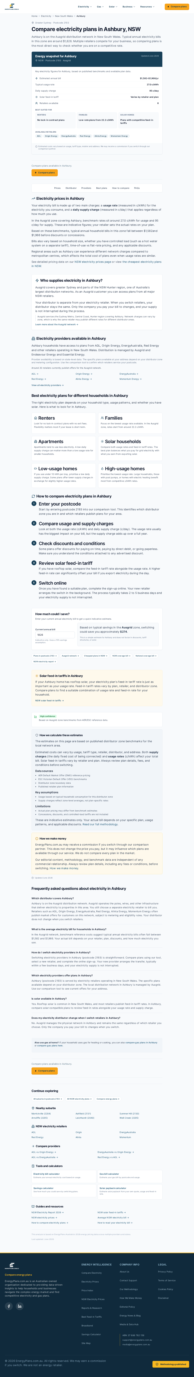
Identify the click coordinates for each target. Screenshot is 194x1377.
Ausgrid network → (70, 656)
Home (34, 16)
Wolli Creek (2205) (129, 1118)
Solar (112, 6)
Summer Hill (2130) (129, 1113)
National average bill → (146, 656)
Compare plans (179, 6)
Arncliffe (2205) (40, 1118)
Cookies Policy (165, 1289)
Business (127, 6)
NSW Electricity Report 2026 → (48, 1212)
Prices (57, 188)
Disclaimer (163, 1298)
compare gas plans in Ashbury (141, 1042)
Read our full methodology (100, 824)
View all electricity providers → (48, 385)
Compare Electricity (92, 1273)
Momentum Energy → (131, 379)
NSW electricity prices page (93, 261)
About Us (124, 1271)
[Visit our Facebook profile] (9, 1306)
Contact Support (128, 1280)
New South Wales (64, 16)
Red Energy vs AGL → (109, 1157)
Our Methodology (129, 1289)
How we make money (64, 868)
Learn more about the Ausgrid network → (56, 324)
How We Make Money (131, 1298)
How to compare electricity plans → (50, 1222)
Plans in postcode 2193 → (45, 656)
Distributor (71, 188)
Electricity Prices (90, 1281)
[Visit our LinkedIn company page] (20, 1306)
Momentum (125, 1137)
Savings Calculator (91, 1334)
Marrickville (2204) (41, 1113)
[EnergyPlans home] (12, 7)
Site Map (86, 1343)
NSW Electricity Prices (93, 1299)
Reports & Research (92, 1308)
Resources (146, 6)
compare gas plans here (50, 1045)
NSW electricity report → (44, 661)
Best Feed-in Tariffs (92, 1316)
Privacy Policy (165, 1271)
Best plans (101, 188)
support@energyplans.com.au (137, 1340)
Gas (99, 6)
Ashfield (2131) (83, 1113)
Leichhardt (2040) (85, 1118)
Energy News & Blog (130, 1315)
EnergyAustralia (128, 1132)
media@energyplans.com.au (136, 1344)
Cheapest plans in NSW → (95, 656)
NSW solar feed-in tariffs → (49, 700)
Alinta (78, 1137)
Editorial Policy (127, 1306)
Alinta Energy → (84, 379)
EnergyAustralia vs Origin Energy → (116, 1152)
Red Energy (37, 1137)
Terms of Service (167, 1280)
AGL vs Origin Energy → (44, 1152)
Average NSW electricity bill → (113, 1217)
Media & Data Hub (129, 1324)
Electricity (83, 6)
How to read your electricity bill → (115, 1222)
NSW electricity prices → (44, 1217)
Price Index (87, 1290)
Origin (79, 1132)
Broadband (87, 1325)
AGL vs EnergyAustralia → (45, 1157)
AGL (34, 1132)
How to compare (120, 188)
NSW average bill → (121, 656)
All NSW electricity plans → (79, 1099)
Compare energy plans (18, 1274)
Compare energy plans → (108, 1099)
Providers (86, 188)
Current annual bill (45, 629)
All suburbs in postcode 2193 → (47, 1099)
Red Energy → (39, 379)
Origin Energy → (84, 373)
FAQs (137, 188)
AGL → (35, 373)
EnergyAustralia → (129, 373)
